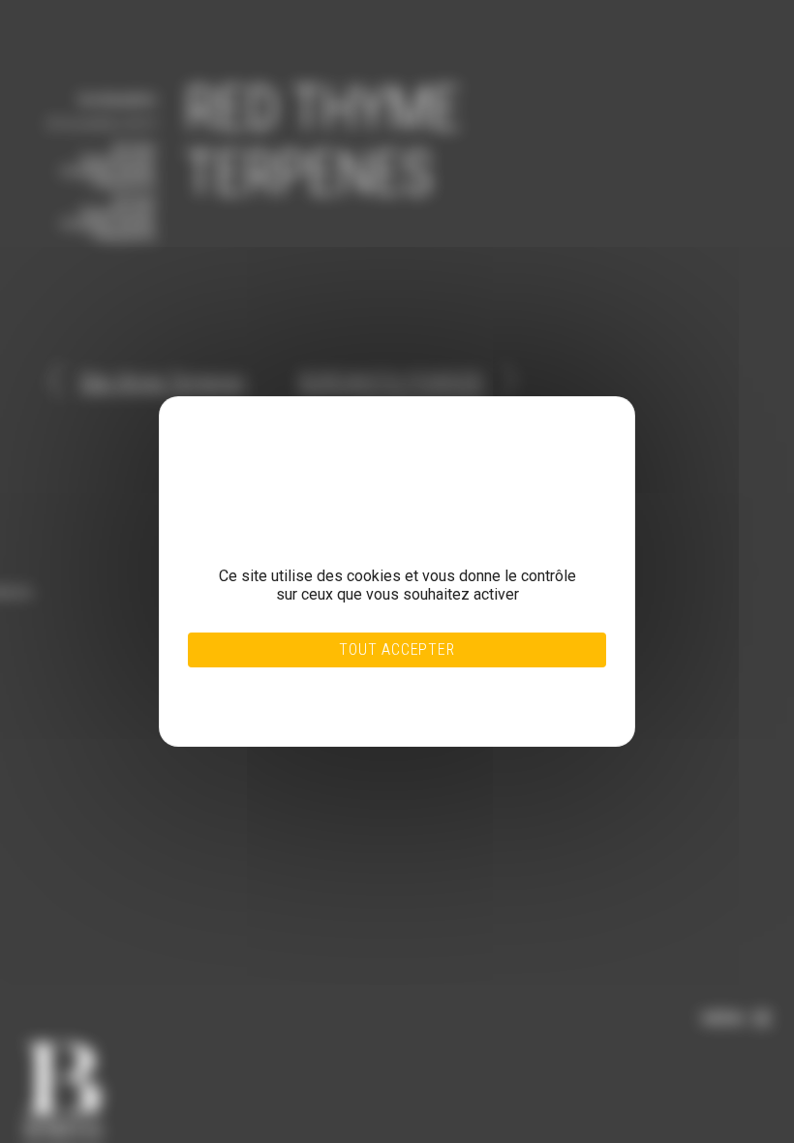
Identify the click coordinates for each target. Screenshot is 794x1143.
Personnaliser (354, 694)
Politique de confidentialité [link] (354, 706)
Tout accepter (396, 649)
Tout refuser (354, 683)
